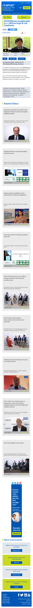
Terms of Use (6, 599)
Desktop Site (6, 601)
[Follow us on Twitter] (13, 483)
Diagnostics (23, 93)
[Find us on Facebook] (18, 483)
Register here (16, 550)
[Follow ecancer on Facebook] (19, 595)
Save (5, 58)
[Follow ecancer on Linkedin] (25, 595)
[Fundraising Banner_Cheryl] (16, 510)
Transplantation (7, 96)
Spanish (28, 2)
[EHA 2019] (24, 33)
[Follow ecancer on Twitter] (22, 595)
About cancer (16, 574)
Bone (13, 96)
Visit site (16, 562)
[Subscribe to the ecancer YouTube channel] (29, 595)
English (22, 2)
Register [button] (26, 7)
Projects (4, 596)
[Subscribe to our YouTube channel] (20, 483)
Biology (25, 90)
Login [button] (20, 7)
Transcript (21, 58)
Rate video (13, 58)
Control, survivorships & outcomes (20, 91)
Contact (4, 594)
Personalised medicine (16, 90)
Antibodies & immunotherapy (10, 95)
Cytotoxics (20, 95)
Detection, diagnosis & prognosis (11, 93)
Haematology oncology (14, 88)
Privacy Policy (6, 602)
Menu (9, 17)
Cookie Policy (6, 597)
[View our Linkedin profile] (15, 483)
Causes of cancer (7, 91)
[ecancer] (8, 5)
